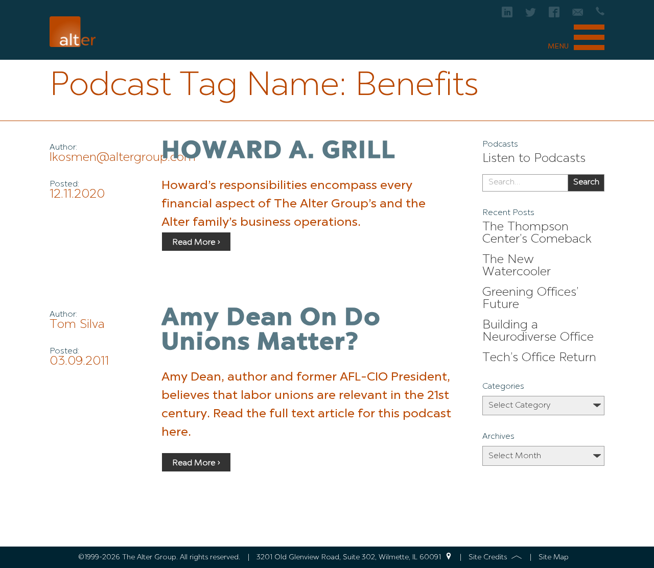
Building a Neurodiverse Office (538, 331)
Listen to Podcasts (534, 159)
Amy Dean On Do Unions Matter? (271, 331)
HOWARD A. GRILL (278, 151)
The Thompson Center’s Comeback (537, 233)
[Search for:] (525, 183)
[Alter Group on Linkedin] (507, 15)
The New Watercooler (516, 266)
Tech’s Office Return (539, 358)
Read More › (196, 243)
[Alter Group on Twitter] (530, 15)
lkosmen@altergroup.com (123, 158)
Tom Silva (77, 325)
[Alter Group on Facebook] (554, 15)
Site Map (554, 557)
